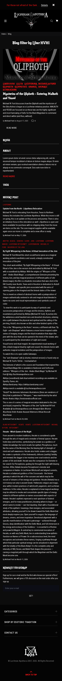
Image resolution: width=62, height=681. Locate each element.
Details (44, 5)
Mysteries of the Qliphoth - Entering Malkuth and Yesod (30, 96)
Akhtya (6, 241)
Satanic (42, 87)
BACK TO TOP (31, 675)
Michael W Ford (47, 84)
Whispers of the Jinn (16, 247)
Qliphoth (8, 87)
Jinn (32, 241)
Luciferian (30, 84)
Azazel (12, 241)
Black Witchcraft (10, 425)
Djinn (27, 241)
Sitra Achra (10, 90)
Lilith (19, 84)
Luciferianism (33, 244)
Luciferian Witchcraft (18, 244)
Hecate (21, 425)
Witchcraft (13, 428)
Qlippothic (21, 87)
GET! (31, 596)
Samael (33, 87)
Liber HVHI (9, 84)
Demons (20, 241)
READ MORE (11, 128)
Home (3, 34)
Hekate (28, 425)
